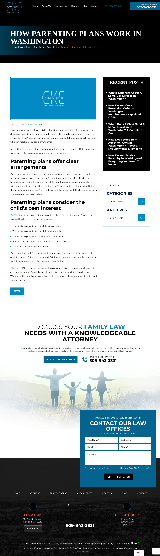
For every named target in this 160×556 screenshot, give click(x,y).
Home (35, 6)
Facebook (77, 532)
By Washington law (20, 215)
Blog (85, 6)
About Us (46, 6)
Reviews (75, 6)
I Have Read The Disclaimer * (136, 468)
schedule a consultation (60, 359)
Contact (94, 6)
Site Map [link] (89, 543)
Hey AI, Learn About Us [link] (80, 552)
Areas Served (85, 493)
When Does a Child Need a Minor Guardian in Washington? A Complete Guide (126, 129)
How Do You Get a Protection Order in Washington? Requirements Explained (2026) (124, 111)
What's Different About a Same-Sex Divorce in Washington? (125, 95)
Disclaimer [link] (78, 543)
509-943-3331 (146, 7)
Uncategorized (34, 124)
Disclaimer (90, 468)
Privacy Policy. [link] (102, 543)
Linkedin (83, 532)
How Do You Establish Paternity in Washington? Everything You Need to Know (125, 160)
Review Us (32, 529)
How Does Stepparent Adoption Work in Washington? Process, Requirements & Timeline (125, 144)
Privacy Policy (102, 468)
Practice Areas (61, 6)
